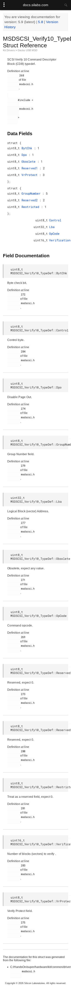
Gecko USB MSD (27, 50)
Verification (59, 240)
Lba (52, 227)
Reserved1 (30, 168)
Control (55, 220)
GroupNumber (31, 193)
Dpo (25, 155)
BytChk (27, 148)
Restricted (31, 207)
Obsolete (29, 161)
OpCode (54, 233)
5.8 (41, 22)
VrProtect (30, 175)
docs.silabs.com (35, 5)
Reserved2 (30, 200)
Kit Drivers (9, 50)
